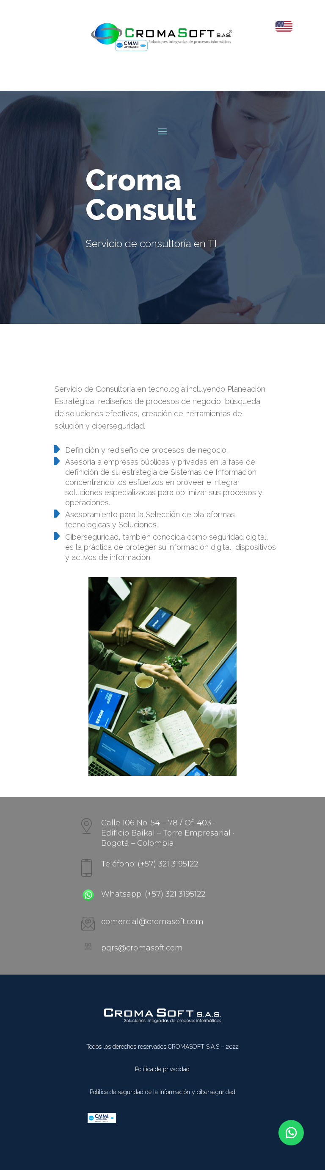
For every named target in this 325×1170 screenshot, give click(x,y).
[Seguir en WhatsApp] (291, 1132)
